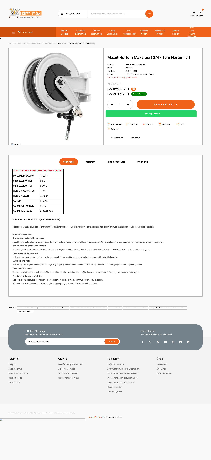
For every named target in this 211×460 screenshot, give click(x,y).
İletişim (11, 364)
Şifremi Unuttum (164, 373)
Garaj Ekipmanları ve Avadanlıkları (122, 373)
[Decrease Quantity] (112, 104)
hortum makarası (99, 308)
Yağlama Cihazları (115, 364)
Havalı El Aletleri (114, 387)
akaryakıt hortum (179, 308)
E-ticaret (100, 417)
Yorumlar (90, 161)
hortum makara (115, 308)
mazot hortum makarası (27, 308)
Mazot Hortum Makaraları (136, 64)
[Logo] (25, 13)
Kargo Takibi (14, 382)
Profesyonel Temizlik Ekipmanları (122, 378)
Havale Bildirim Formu (18, 373)
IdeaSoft (92, 417)
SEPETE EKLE (165, 104)
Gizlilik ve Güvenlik (66, 369)
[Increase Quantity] (128, 104)
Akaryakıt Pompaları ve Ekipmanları (123, 369)
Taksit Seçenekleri (115, 161)
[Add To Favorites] (114, 124)
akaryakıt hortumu (25, 312)
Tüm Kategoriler (114, 391)
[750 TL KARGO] (42, 439)
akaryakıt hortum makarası (160, 308)
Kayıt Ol (112, 341)
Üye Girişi (161, 369)
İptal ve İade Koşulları (68, 373)
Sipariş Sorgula (15, 378)
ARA (149, 14)
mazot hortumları (61, 308)
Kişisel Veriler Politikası (68, 378)
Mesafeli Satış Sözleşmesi (70, 364)
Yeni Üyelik (162, 364)
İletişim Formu (15, 369)
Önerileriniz (142, 161)
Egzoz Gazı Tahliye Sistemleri (120, 382)
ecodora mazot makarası (80, 308)
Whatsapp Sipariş (152, 113)
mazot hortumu (45, 308)
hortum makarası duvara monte (135, 308)
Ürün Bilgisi (68, 161)
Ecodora (129, 68)
